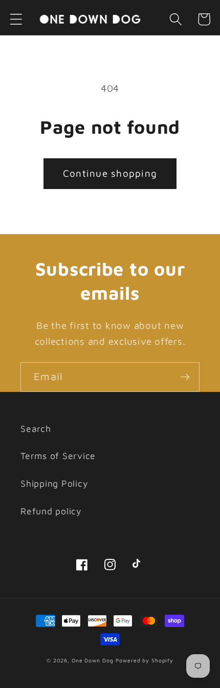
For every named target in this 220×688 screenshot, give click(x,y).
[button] (16, 19)
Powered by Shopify (144, 660)
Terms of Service (58, 455)
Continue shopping (110, 173)
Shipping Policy (53, 483)
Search (35, 428)
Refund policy (50, 511)
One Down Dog (93, 660)
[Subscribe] (185, 377)
